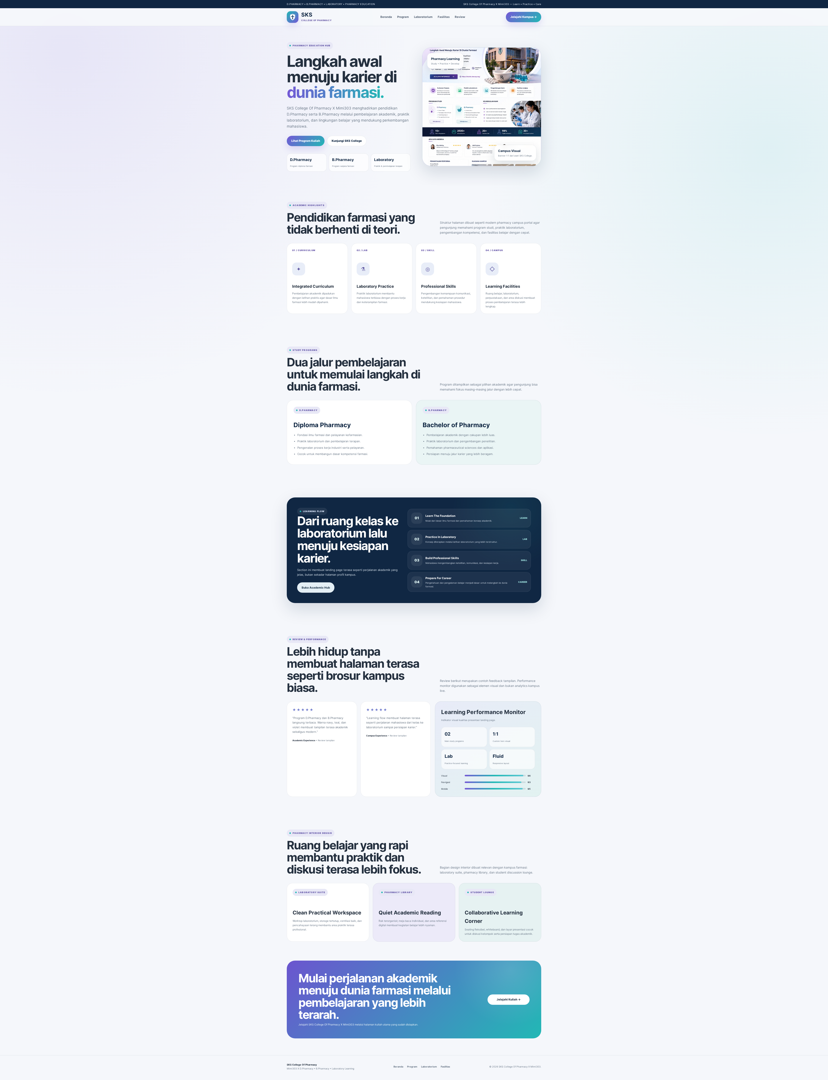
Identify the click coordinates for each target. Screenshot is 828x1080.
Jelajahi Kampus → (523, 17)
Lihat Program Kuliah (305, 140)
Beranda (386, 17)
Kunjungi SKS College (347, 140)
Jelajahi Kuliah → (509, 999)
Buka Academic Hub (316, 587)
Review (460, 17)
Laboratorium (423, 17)
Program (403, 17)
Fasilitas (444, 17)
